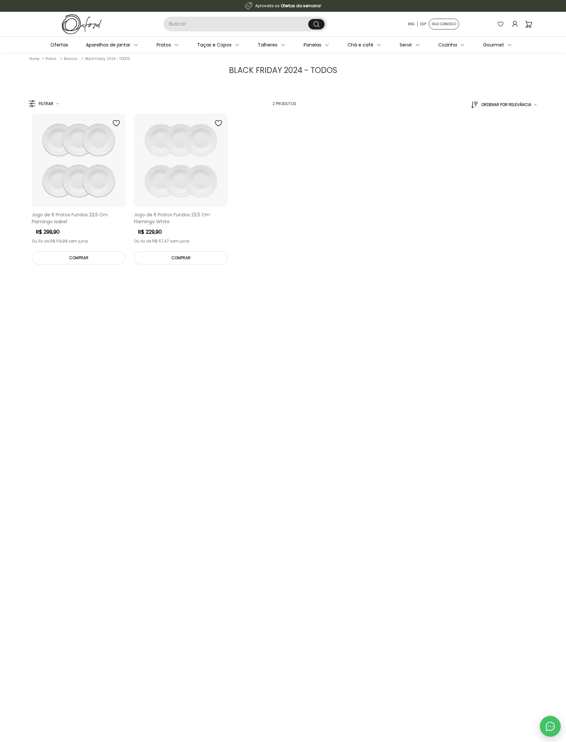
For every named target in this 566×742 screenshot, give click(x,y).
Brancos (71, 58)
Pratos (167, 45)
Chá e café (364, 45)
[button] (43, 104)
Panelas (316, 45)
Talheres (271, 45)
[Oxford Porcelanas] (82, 24)
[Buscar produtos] (316, 24)
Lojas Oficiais (44, 658)
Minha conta (142, 621)
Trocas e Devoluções (150, 658)
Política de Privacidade (153, 639)
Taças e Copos (218, 45)
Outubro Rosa (45, 676)
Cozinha (451, 45)
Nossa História (45, 639)
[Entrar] (513, 24)
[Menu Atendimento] (550, 726)
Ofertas (63, 45)
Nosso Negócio (46, 630)
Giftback (39, 667)
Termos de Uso (145, 649)
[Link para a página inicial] (34, 59)
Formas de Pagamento (153, 667)
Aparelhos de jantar (112, 45)
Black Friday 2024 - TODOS (107, 58)
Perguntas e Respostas (153, 630)
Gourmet (497, 45)
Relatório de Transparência (58, 685)
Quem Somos (45, 621)
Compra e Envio (145, 676)
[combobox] (245, 24)
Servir (410, 45)
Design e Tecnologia (51, 649)
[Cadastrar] (469, 580)
